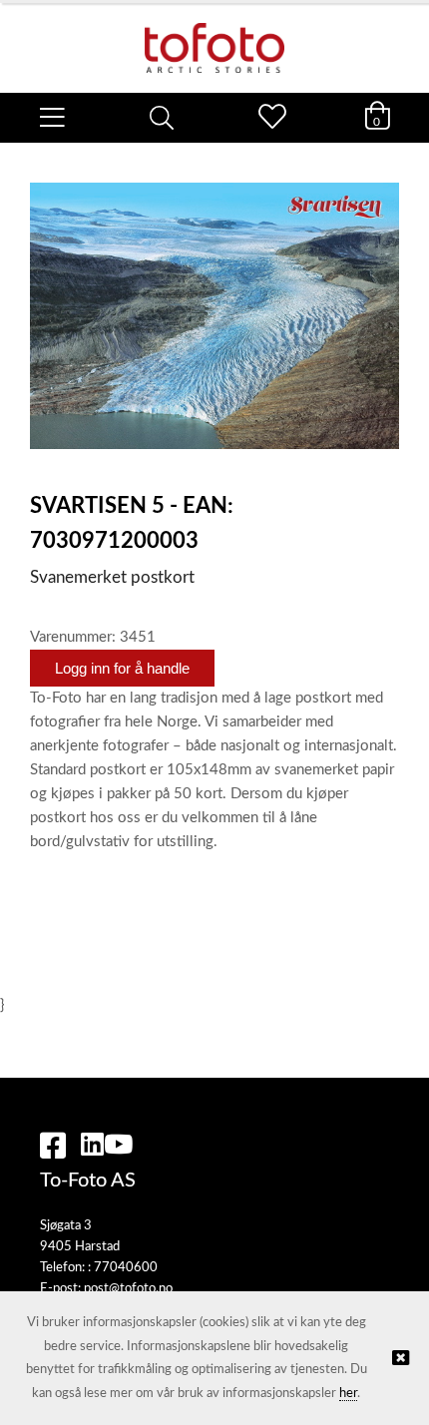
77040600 (126, 1267)
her (348, 1393)
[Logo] (214, 38)
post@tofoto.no (128, 1288)
